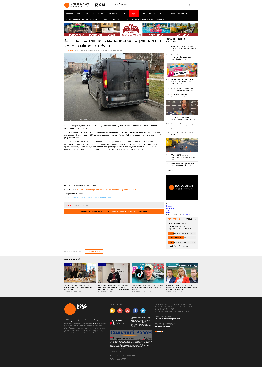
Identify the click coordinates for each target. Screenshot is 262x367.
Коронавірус (160, 19)
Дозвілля (100, 14)
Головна (69, 14)
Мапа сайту (115, 352)
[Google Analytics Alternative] (159, 332)
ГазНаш (126, 19)
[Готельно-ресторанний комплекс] (131, 29)
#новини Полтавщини (102, 198)
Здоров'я (152, 14)
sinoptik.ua (186, 214)
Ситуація (134, 14)
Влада (79, 14)
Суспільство (89, 14)
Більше (189, 219)
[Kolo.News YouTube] (182, 187)
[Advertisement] (114, 166)
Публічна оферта (118, 359)
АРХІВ (68, 19)
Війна (119, 19)
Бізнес (125, 14)
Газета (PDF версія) (80, 19)
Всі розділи (183, 14)
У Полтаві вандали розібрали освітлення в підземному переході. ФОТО (107, 189)
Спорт (143, 14)
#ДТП (66, 198)
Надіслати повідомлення (122, 355)
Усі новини (172, 170)
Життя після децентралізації (142, 19)
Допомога (171, 14)
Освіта (161, 14)
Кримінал (93, 19)
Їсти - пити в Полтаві (107, 19)
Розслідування (113, 14)
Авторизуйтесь (94, 251)
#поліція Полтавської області (81, 198)
